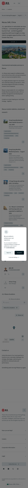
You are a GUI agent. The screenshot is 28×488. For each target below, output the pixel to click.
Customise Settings (14, 257)
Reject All (9, 253)
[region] (14, 244)
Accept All (19, 253)
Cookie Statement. (10, 247)
